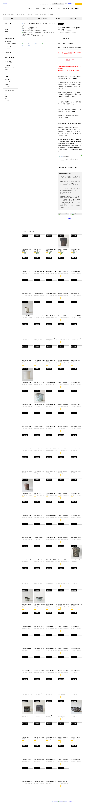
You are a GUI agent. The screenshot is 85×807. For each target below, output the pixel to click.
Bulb (6, 98)
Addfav (80, 24)
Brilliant (6, 29)
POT (13, 14)
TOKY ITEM (73, 18)
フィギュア (7, 65)
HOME (4, 14)
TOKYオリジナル (9, 67)
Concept (50, 8)
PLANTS (58, 18)
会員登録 (55, 3)
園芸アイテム (8, 69)
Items (30, 8)
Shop (43, 8)
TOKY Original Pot (20, 14)
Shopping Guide (68, 8)
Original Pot (9, 24)
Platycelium (8, 79)
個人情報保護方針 (13, 801)
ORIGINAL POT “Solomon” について (69, 167)
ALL (12, 18)
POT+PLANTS (9, 91)
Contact (77, 8)
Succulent (7, 81)
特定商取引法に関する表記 (24, 801)
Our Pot (57, 8)
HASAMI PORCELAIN (10, 43)
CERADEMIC (8, 41)
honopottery (8, 46)
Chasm (6, 31)
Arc (5, 27)
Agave (6, 93)
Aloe (6, 96)
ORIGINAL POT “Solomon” (32, 14)
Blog (37, 8)
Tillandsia (7, 84)
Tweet (69, 218)
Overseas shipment (45, 4)
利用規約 (35, 801)
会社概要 (5, 801)
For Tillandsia (9, 57)
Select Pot (8, 52)
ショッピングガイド (64, 213)
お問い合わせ (76, 213)
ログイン (61, 3)
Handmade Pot (9, 38)
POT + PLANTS (42, 18)
